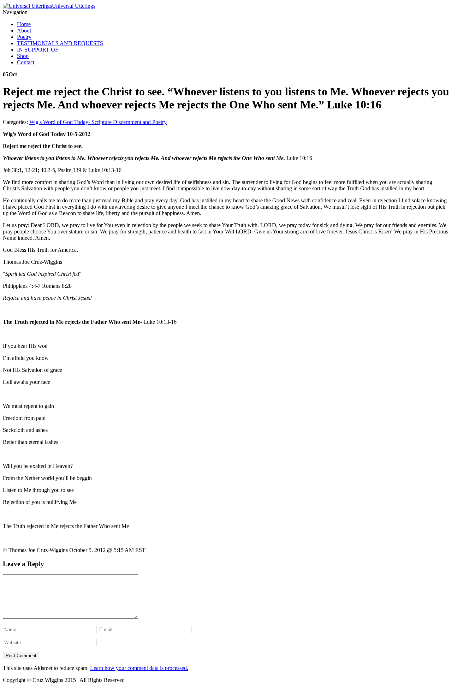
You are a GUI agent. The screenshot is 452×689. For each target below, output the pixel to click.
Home (24, 24)
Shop (23, 56)
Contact (25, 62)
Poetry (24, 37)
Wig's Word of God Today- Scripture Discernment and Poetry (98, 122)
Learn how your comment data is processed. (139, 668)
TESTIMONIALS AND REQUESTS (60, 43)
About (24, 31)
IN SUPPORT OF (37, 50)
